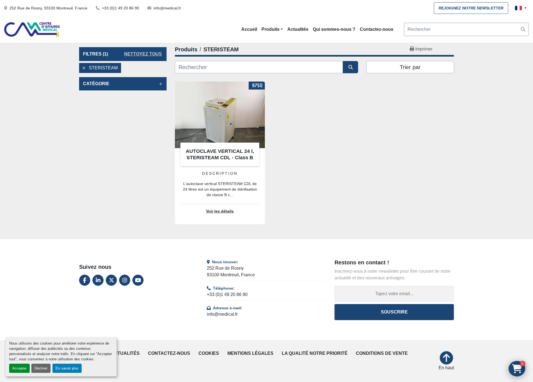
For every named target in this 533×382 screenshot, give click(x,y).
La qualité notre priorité (315, 353)
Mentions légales (250, 353)
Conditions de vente (382, 353)
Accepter (19, 368)
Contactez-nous (376, 29)
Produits (271, 29)
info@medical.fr (167, 8)
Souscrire (394, 312)
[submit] (523, 29)
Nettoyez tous (143, 54)
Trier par (410, 67)
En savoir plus (67, 368)
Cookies (208, 353)
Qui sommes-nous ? (334, 29)
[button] (272, 29)
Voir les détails (220, 211)
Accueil (249, 29)
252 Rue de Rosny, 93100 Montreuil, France (48, 8)
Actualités (297, 29)
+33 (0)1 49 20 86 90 (120, 8)
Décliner (40, 368)
